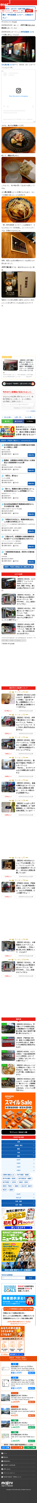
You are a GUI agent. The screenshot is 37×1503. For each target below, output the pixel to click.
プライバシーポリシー (9, 1473)
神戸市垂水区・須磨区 (25, 1178)
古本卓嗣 (12, 643)
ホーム (5, 1453)
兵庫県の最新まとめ (8, 1175)
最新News (15, 11)
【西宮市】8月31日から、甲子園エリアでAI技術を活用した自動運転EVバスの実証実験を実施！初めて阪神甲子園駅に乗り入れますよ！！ (25, 1028)
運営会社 (5, 1457)
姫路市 (11, 1190)
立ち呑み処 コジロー (20, 640)
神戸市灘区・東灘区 (23, 1175)
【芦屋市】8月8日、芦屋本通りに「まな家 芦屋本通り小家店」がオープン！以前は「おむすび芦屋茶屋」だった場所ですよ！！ (25, 888)
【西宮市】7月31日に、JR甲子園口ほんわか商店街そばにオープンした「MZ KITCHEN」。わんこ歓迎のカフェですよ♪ (25, 967)
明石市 (5, 1190)
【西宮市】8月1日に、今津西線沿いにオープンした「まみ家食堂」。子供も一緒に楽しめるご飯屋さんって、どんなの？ (25, 947)
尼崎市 (17, 1186)
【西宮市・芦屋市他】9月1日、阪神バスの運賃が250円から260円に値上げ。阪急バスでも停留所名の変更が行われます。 (25, 1042)
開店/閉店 (29, 11)
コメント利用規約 (31, 411)
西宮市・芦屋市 (7, 1186)
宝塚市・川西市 (23, 1182)
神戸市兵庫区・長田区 (9, 1178)
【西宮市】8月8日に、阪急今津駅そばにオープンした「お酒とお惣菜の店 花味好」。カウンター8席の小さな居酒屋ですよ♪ (25, 788)
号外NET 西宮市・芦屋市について (12, 1477)
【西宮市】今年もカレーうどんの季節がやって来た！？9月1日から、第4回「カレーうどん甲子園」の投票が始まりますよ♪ (25, 1069)
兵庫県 (15, 22)
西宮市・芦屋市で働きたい (10, 440)
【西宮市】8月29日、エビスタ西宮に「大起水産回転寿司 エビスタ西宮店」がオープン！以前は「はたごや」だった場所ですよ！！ (25, 1056)
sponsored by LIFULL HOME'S (18, 1359)
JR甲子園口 (5, 640)
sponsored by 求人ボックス (28, 440)
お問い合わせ (6, 1469)
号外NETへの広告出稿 (9, 1465)
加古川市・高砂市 (27, 1186)
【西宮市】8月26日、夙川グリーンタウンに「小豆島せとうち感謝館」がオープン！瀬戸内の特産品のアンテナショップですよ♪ (25, 745)
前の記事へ (8, 417)
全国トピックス (5, 11)
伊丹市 (14, 1182)
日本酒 (11, 640)
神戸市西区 (6, 1182)
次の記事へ (29, 417)
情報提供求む (6, 1461)
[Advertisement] (18, 666)
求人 (22, 11)
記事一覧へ (18, 417)
